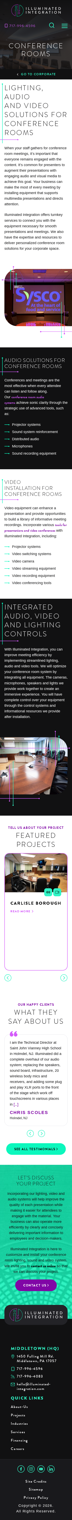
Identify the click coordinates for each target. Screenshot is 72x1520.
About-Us (19, 1406)
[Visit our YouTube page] (41, 1469)
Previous (8, 978)
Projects (18, 1415)
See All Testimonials (34, 1149)
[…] (16, 1104)
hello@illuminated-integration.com (34, 1386)
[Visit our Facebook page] (21, 1469)
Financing (19, 1440)
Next (64, 978)
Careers (17, 1448)
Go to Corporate (38, 74)
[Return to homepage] (36, 1315)
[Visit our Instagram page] (31, 1469)
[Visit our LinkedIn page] (51, 1469)
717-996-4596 (22, 25)
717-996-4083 (30, 1376)
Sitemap (36, 1489)
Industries (19, 1423)
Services (18, 1432)
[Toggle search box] (52, 25)
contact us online (43, 1266)
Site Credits (36, 1481)
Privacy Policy (36, 1497)
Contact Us (34, 1285)
